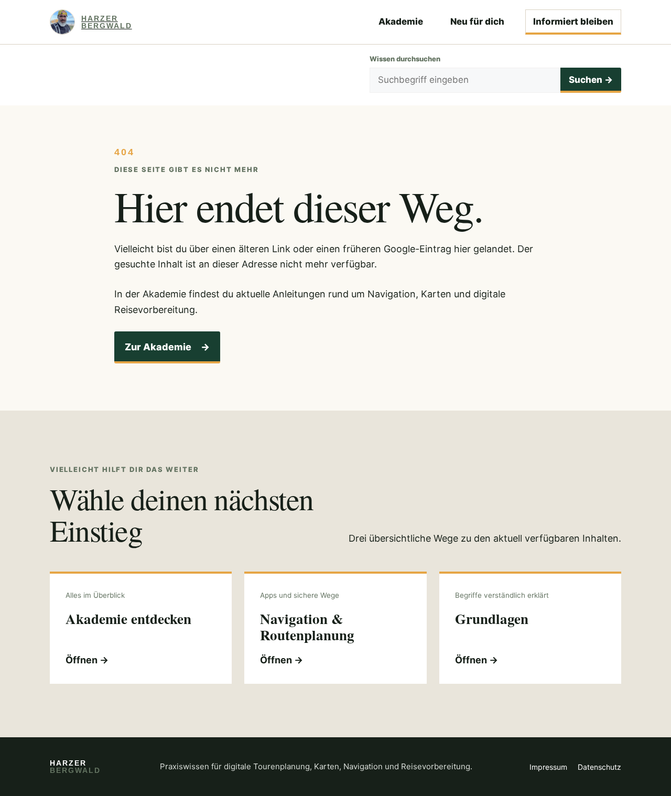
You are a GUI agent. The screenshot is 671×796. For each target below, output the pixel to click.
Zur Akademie (167, 346)
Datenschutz (599, 766)
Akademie (400, 21)
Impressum (548, 766)
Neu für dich (477, 21)
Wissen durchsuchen (405, 59)
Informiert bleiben (573, 21)
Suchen (591, 79)
